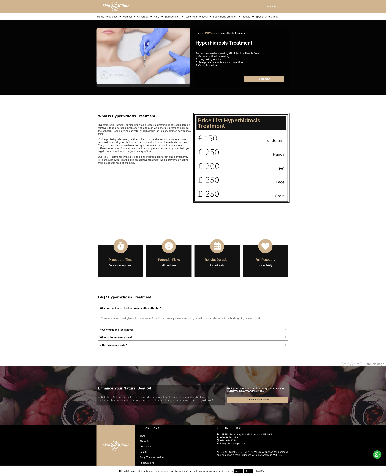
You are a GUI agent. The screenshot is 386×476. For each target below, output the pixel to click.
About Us (145, 441)
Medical (127, 16)
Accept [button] (238, 471)
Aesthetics (111, 16)
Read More (261, 471)
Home (100, 16)
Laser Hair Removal (196, 16)
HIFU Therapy (210, 33)
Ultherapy (142, 16)
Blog (275, 16)
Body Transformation (225, 16)
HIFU (156, 16)
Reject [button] (249, 471)
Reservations (147, 462)
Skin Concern (172, 16)
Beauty (246, 16)
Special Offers (264, 16)
